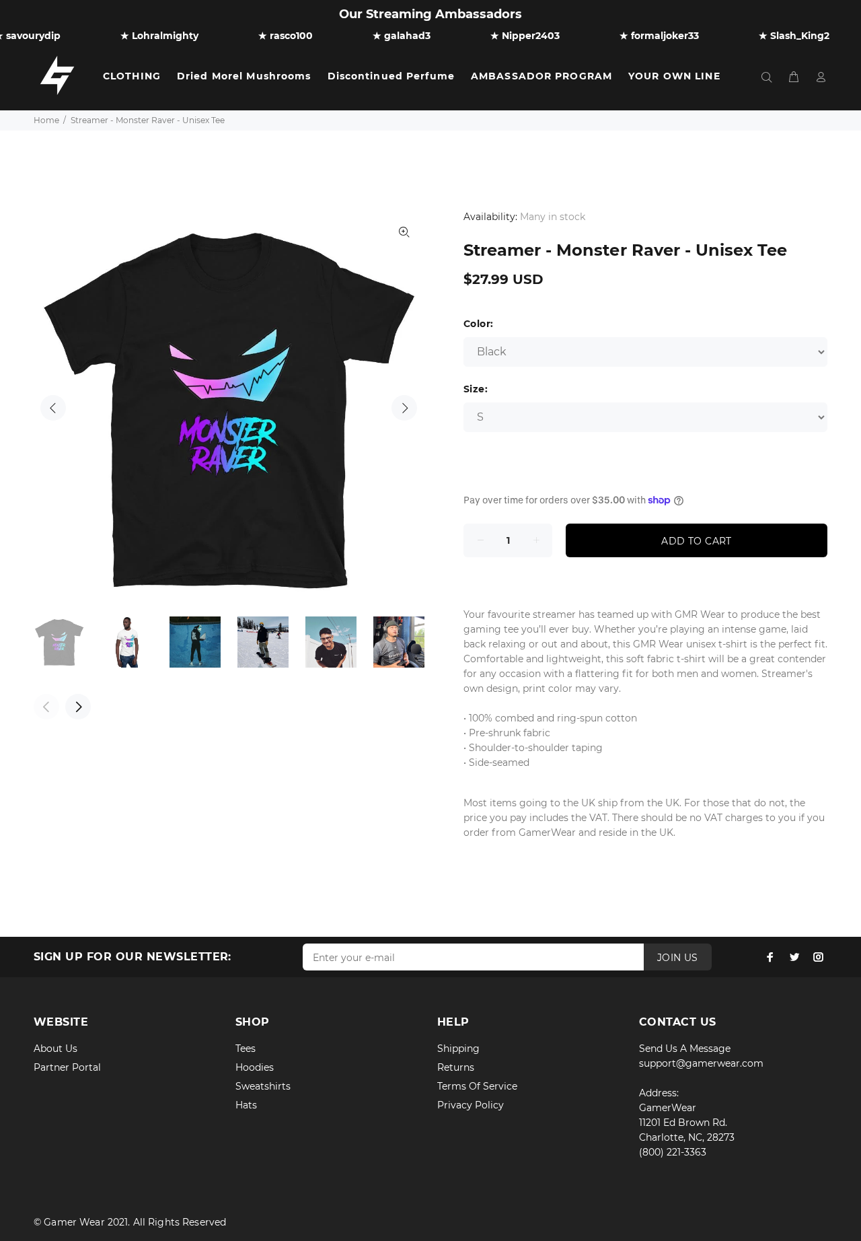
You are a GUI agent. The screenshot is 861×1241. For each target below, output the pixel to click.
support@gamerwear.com (701, 1063)
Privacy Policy (470, 1105)
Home (46, 120)
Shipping (458, 1048)
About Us (55, 1048)
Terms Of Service (477, 1086)
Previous (53, 408)
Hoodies (254, 1067)
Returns (455, 1067)
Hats (246, 1105)
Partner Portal (67, 1067)
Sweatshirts (263, 1086)
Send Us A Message (685, 1048)
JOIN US (677, 958)
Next (404, 408)
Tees (245, 1048)
